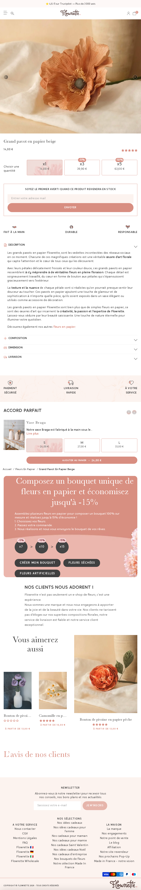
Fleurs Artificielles (37, 573)
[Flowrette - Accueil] (70, 13)
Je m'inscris (95, 805)
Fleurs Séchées (81, 563)
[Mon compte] (128, 13)
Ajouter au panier (82, 460)
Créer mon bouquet (37, 563)
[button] (13, 13)
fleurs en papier (64, 327)
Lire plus (32, 433)
